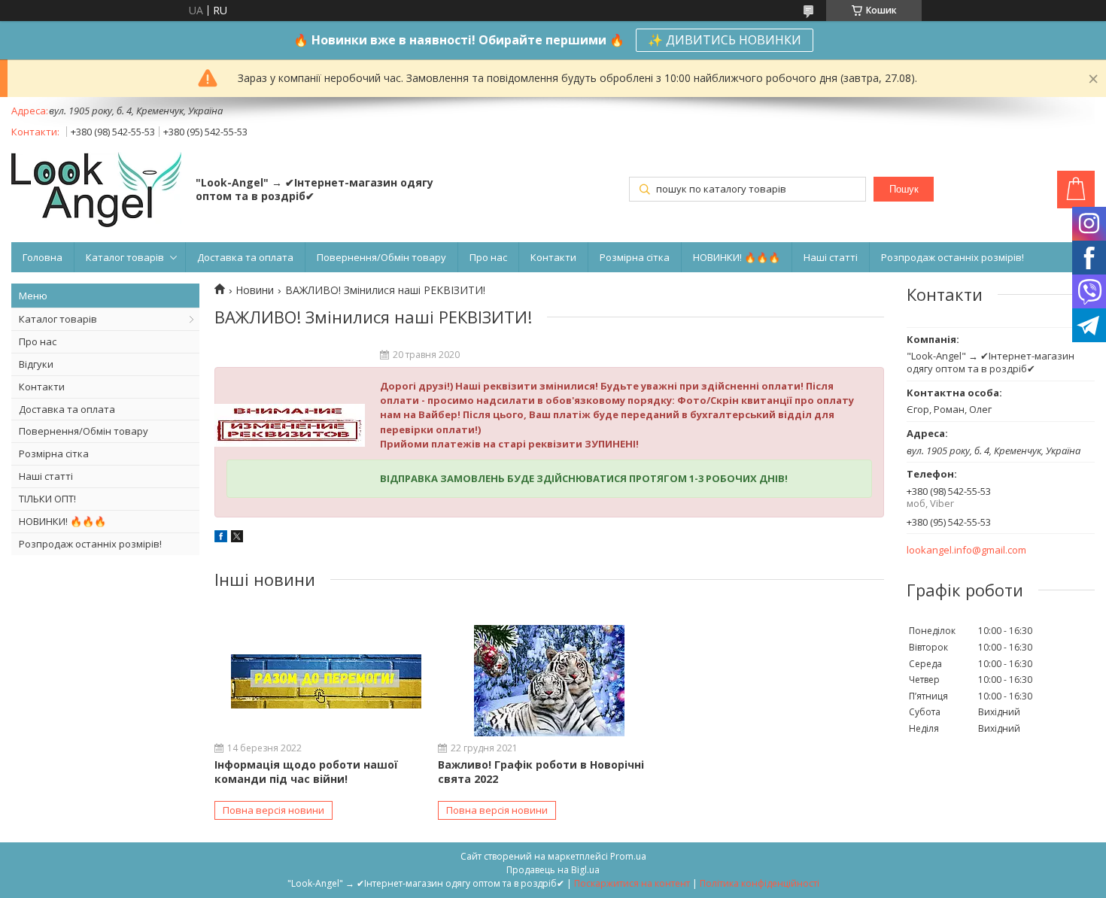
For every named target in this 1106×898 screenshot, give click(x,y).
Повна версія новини (273, 810)
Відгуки (36, 364)
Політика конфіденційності (759, 883)
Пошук (904, 189)
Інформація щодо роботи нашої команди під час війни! (306, 771)
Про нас (488, 257)
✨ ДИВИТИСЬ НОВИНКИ (724, 40)
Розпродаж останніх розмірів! (952, 257)
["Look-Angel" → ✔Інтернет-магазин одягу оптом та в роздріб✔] (96, 191)
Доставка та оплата (245, 257)
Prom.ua (628, 856)
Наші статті (831, 257)
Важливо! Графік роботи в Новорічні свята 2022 (541, 771)
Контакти (553, 257)
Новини (254, 290)
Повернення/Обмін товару (381, 257)
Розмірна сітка (635, 257)
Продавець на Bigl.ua (553, 869)
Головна (42, 257)
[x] (237, 538)
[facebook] (220, 538)
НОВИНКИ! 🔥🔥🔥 (736, 257)
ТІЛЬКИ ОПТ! (47, 498)
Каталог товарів (125, 257)
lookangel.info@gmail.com (966, 550)
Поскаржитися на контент (632, 883)
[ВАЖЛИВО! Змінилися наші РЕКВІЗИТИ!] (289, 425)
